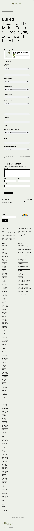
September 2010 (5, 496)
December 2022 (5, 306)
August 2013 (4, 462)
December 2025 (5, 256)
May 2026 (4, 249)
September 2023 (5, 294)
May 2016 (3, 416)
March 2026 (4, 252)
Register (3, 506)
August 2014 (4, 446)
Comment (6, 168)
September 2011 (5, 482)
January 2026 (4, 255)
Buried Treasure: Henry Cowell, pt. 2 (8, 227)
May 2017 (3, 400)
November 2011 (5, 479)
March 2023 (4, 302)
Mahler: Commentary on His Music (24, 269)
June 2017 (4, 398)
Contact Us (30, 11)
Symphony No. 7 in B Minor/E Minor (24, 288)
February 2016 (4, 421)
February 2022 (4, 320)
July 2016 (3, 414)
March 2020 (4, 352)
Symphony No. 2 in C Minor (23, 281)
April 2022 (4, 317)
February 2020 (4, 354)
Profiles (19, 273)
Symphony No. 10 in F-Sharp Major (24, 280)
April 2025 (4, 267)
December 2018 (5, 373)
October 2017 (4, 393)
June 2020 (4, 348)
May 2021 (3, 333)
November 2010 (5, 493)
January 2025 (4, 271)
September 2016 (5, 411)
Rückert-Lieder (20, 274)
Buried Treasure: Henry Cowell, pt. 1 (8, 232)
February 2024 (4, 287)
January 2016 (4, 422)
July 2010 (3, 499)
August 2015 (4, 429)
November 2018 (5, 375)
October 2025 (4, 259)
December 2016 (5, 407)
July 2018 (3, 380)
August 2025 (4, 262)
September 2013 (5, 461)
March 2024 (4, 285)
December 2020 (5, 340)
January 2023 (4, 305)
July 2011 (3, 483)
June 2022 (4, 315)
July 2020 (4, 347)
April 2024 (4, 284)
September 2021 (5, 327)
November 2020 (5, 341)
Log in (3, 507)
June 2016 (4, 415)
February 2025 (4, 270)
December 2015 (5, 423)
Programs (17, 11)
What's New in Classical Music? (23, 294)
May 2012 (3, 475)
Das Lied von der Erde (22, 259)
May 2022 (4, 316)
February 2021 (4, 337)
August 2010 (4, 497)
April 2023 (4, 301)
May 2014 (4, 450)
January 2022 (4, 322)
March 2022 (4, 319)
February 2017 (4, 404)
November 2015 (5, 425)
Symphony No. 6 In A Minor (23, 287)
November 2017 (5, 391)
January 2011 (4, 490)
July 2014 (3, 447)
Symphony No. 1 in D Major (23, 278)
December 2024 (5, 273)
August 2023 (4, 295)
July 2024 (4, 280)
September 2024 (5, 277)
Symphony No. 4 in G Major (23, 284)
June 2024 (4, 281)
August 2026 (4, 245)
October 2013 (4, 460)
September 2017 (5, 394)
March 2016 (4, 419)
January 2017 (4, 405)
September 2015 (5, 428)
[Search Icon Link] (14, 11)
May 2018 (3, 383)
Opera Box (20, 270)
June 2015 (4, 432)
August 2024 (4, 278)
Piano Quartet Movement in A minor (24, 271)
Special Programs (21, 277)
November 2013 (5, 458)
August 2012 (4, 472)
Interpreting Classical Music (23, 262)
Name (5, 178)
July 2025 (4, 263)
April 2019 (4, 368)
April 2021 (4, 334)
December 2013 (5, 457)
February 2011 (4, 489)
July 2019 (3, 363)
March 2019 (4, 369)
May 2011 (3, 486)
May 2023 (4, 299)
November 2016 (5, 408)
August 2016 (4, 412)
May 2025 (4, 266)
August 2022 (4, 312)
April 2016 (4, 418)
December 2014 (5, 440)
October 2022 (4, 309)
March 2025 (4, 269)
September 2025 (5, 260)
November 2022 (5, 308)
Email (19, 178)
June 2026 (4, 248)
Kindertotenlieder (21, 263)
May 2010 (3, 500)
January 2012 (4, 478)
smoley (6, 157)
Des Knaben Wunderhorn (22, 260)
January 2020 (4, 355)
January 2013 (4, 467)
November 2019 (5, 358)
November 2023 (5, 291)
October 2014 (4, 443)
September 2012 (5, 471)
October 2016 (4, 409)
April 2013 (4, 464)
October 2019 (4, 359)
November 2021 (5, 324)
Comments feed (5, 510)
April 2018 (4, 384)
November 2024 (5, 274)
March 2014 (4, 453)
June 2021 (4, 331)
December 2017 (5, 390)
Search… (3, 214)
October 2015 (4, 426)
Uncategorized (20, 292)
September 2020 (5, 344)
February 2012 (4, 476)
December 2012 (5, 468)
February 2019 (4, 370)
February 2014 (4, 454)
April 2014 (4, 451)
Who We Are (24, 11)
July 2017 (3, 397)
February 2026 (4, 253)
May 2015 (3, 433)
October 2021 (4, 326)
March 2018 (4, 386)
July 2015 (3, 430)
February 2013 (4, 465)
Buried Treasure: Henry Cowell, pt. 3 (24, 228)
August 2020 (4, 345)
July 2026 (4, 246)
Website (5, 183)
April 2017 (4, 401)
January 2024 (4, 288)
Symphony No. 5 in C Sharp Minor (24, 285)
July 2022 (4, 313)
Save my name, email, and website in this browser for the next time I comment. (16, 189)
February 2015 (4, 437)
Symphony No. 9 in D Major (23, 291)
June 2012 (4, 474)
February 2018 (4, 387)
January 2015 (4, 439)
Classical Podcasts (7, 11)
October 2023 (4, 292)
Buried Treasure (27, 156)
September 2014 (5, 444)
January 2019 (4, 372)
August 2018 (4, 379)
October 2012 (4, 469)
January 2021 (4, 338)
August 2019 (4, 362)
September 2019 (5, 361)
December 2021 (5, 323)
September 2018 (5, 377)
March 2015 (4, 436)
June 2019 (4, 365)
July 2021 (3, 330)
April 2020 (4, 351)
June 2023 (4, 298)
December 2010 (5, 492)
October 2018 (4, 376)
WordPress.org (4, 511)
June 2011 (4, 485)
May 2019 (3, 366)
